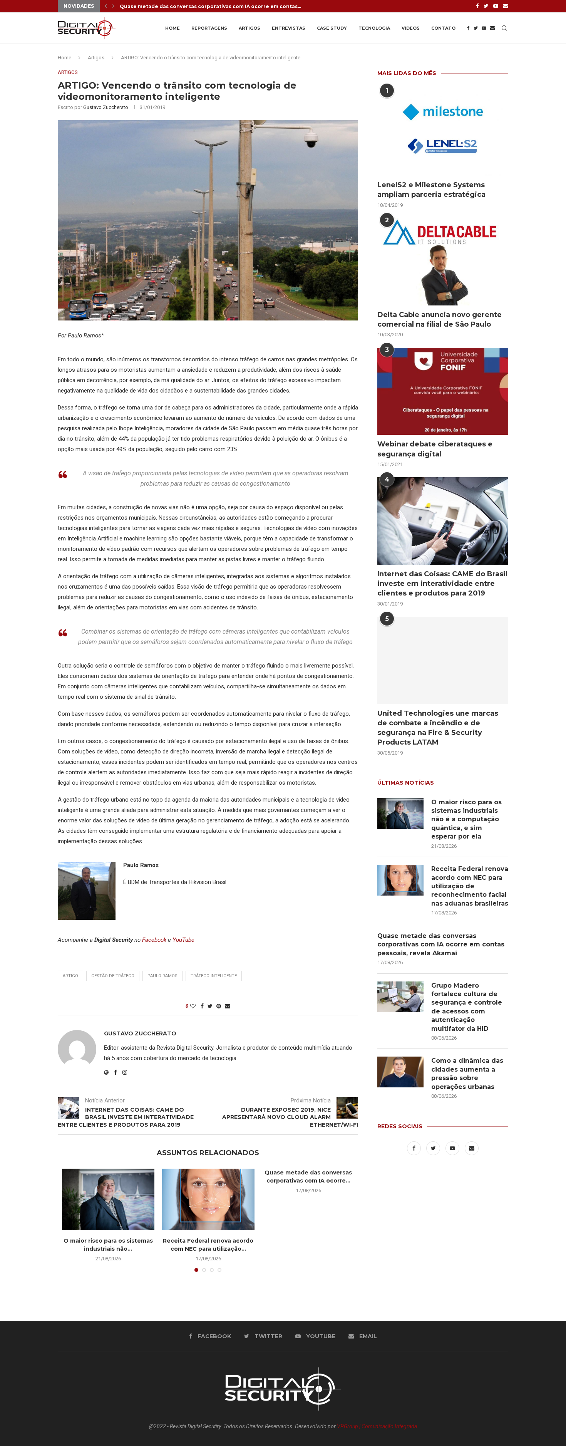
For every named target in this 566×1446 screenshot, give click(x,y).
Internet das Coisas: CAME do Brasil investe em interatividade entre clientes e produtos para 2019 (442, 583)
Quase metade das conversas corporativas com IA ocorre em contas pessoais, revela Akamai (440, 944)
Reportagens (209, 28)
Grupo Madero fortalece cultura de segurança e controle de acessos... (212, 7)
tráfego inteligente (214, 975)
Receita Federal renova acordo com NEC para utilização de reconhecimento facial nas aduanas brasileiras (469, 886)
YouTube (183, 939)
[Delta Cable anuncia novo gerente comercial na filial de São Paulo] (442, 261)
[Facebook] (477, 6)
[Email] (505, 6)
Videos (411, 28)
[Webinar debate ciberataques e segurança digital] (442, 391)
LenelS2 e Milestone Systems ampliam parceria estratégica (431, 190)
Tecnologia (374, 28)
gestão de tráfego (112, 975)
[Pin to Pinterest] (218, 1006)
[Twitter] (486, 6)
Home (172, 28)
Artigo (70, 975)
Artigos (249, 28)
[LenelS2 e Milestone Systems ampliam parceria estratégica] (442, 132)
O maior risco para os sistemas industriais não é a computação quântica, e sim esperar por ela (466, 819)
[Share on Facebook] (202, 1006)
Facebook (154, 939)
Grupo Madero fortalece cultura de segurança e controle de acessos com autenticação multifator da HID (466, 1007)
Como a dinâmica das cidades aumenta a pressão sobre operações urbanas (467, 1073)
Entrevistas (288, 28)
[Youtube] (495, 6)
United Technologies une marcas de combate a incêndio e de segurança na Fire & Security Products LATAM (437, 728)
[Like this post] (193, 1006)
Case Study (332, 28)
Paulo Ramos (162, 975)
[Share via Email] (227, 1006)
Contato (443, 28)
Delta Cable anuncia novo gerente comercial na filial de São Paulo (439, 319)
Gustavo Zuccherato (105, 107)
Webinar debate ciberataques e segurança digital (434, 449)
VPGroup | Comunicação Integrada (377, 1426)
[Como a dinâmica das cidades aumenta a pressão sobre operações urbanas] (400, 1072)
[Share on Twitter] (210, 1006)
